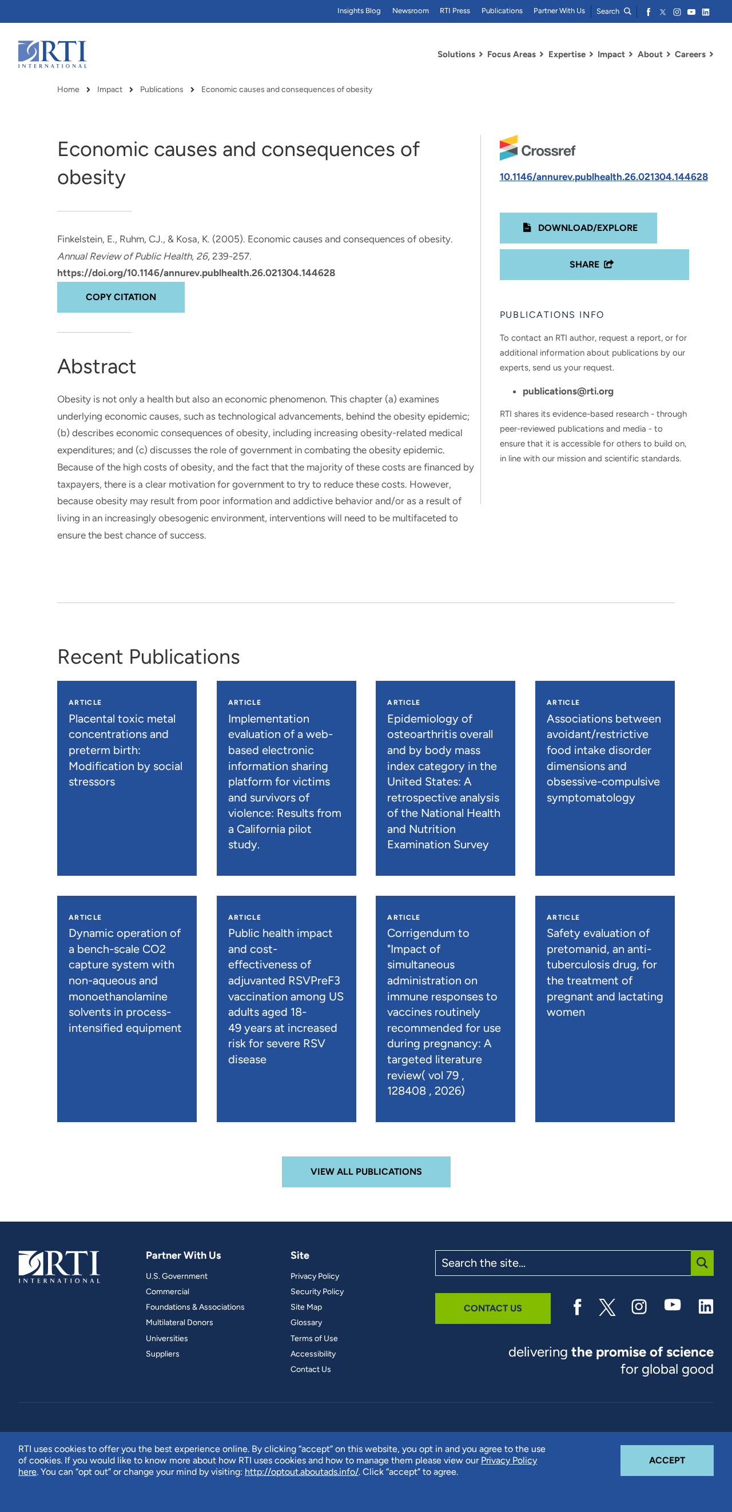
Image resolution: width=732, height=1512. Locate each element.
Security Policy (317, 1292)
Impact (109, 90)
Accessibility (313, 1354)
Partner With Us (559, 10)
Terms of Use (314, 1339)
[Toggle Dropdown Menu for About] (668, 54)
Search (608, 11)
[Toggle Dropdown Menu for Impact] (630, 54)
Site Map (306, 1307)
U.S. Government (177, 1276)
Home (68, 90)
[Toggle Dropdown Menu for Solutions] (481, 54)
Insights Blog (359, 10)
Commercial (167, 1292)
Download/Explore (587, 227)
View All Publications (366, 1171)
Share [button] (584, 264)
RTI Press (455, 10)
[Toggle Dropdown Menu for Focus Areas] (541, 54)
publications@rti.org (568, 391)
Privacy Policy (315, 1276)
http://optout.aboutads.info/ (302, 1471)
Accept (681, 1460)
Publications (502, 10)
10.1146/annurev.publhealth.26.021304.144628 (604, 176)
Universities (167, 1339)
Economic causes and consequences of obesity (286, 90)
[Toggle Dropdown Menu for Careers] (711, 54)
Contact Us (311, 1370)
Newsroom (410, 10)
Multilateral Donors (179, 1323)
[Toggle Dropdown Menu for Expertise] (591, 54)
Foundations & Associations (195, 1307)
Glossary (306, 1323)
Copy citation (121, 297)
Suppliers (163, 1354)
